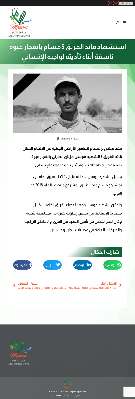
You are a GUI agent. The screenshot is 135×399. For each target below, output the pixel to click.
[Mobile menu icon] (124, 22)
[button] (112, 265)
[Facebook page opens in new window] (110, 3)
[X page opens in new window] (115, 3)
